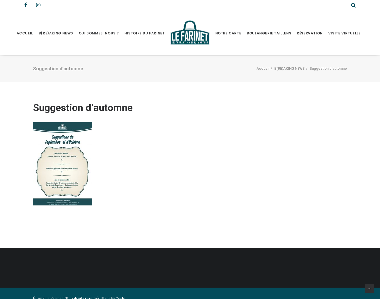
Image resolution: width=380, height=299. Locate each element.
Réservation (310, 33)
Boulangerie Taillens (269, 33)
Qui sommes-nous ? (99, 33)
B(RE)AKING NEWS (56, 33)
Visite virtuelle (344, 33)
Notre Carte (228, 33)
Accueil (25, 33)
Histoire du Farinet (144, 33)
